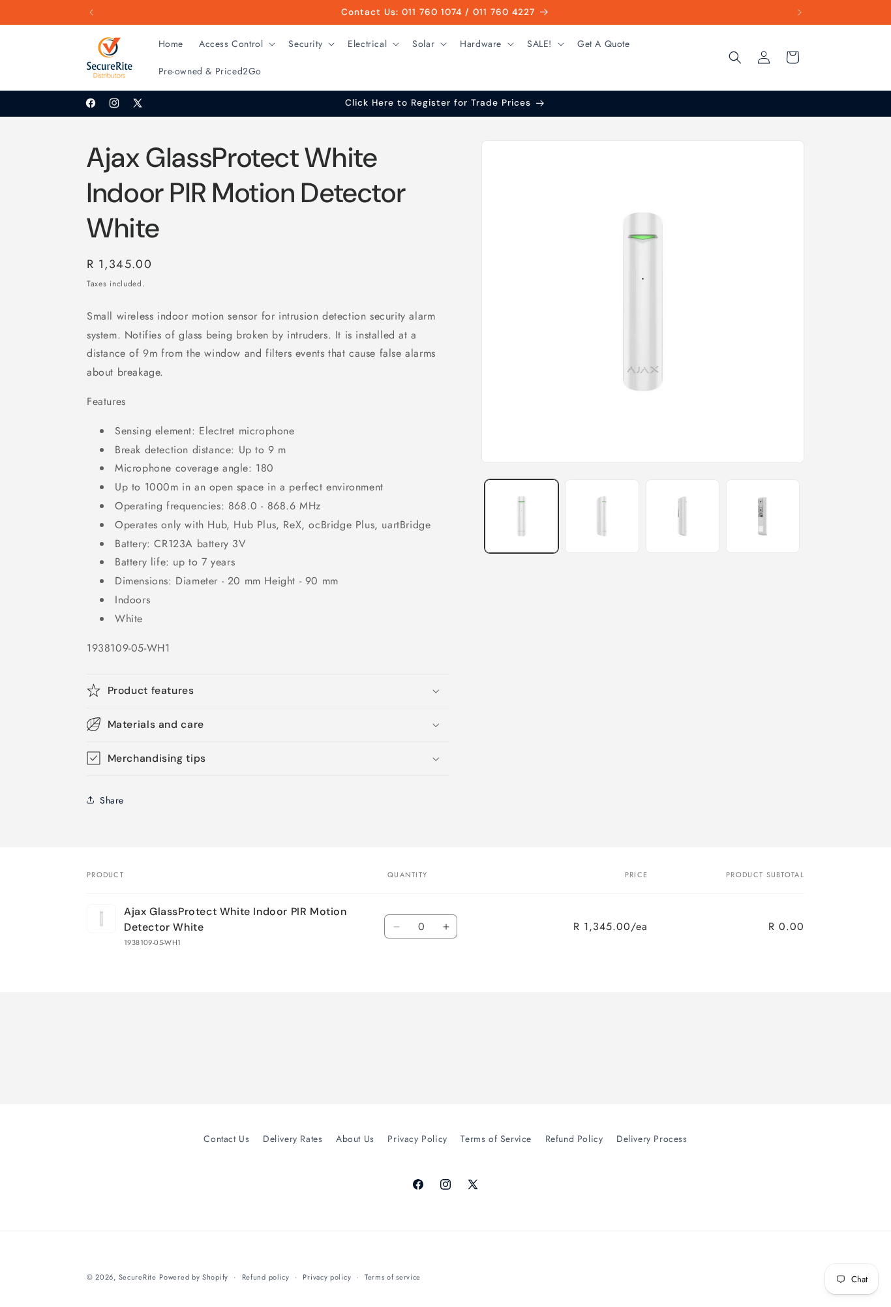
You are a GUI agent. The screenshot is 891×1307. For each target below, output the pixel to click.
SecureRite (138, 1277)
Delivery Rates (292, 1138)
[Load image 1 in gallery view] (521, 516)
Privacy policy (327, 1276)
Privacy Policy (417, 1138)
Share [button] (112, 799)
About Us (355, 1138)
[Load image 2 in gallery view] (602, 516)
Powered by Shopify (193, 1277)
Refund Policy (574, 1138)
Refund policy (266, 1276)
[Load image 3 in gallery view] (682, 516)
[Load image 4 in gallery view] (763, 516)
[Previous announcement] (91, 12)
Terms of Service (496, 1138)
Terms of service (393, 1276)
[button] (235, 43)
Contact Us (226, 1138)
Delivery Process (651, 1138)
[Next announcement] (799, 12)
